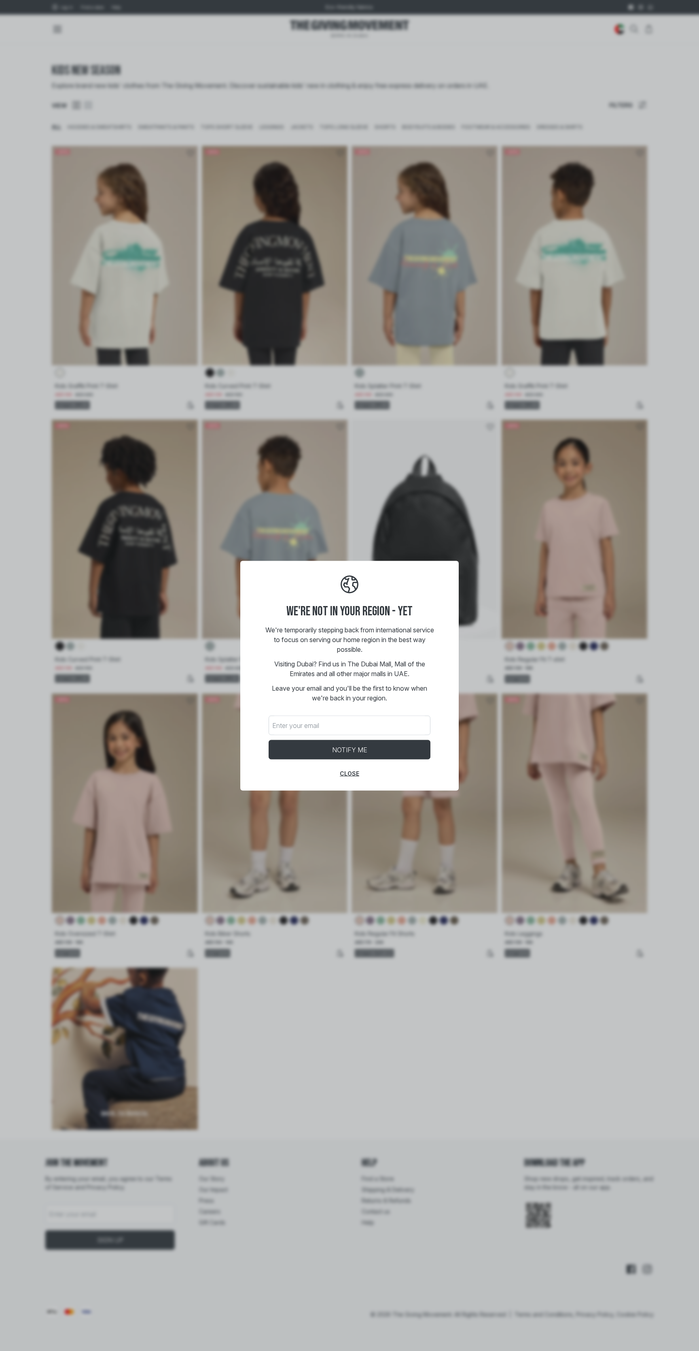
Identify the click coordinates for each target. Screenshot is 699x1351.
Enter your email (295, 725)
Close (349, 773)
